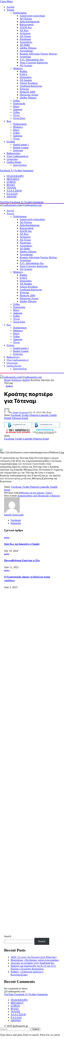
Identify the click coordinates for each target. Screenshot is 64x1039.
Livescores (12, 159)
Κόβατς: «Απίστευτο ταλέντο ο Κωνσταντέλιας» (27, 973)
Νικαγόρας (25, 39)
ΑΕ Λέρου (25, 36)
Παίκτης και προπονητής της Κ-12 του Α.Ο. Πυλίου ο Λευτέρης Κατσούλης (33, 967)
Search (7, 936)
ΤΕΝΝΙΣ (11, 187)
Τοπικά (10, 9)
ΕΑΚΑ (23, 74)
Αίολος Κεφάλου (29, 83)
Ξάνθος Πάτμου (28, 48)
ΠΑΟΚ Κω (26, 27)
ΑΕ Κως (24, 30)
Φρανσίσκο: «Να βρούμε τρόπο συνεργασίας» (35, 960)
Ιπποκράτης (26, 77)
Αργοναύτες (26, 42)
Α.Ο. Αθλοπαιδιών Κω (32, 59)
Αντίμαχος (25, 33)
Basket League (21, 147)
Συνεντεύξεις (20, 165)
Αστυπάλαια (26, 50)
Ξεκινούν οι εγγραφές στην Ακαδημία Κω (32, 963)
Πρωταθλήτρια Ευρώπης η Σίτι (22, 560)
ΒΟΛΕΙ (11, 184)
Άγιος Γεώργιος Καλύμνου (34, 62)
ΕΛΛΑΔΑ (12, 193)
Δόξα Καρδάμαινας (30, 21)
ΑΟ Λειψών (26, 65)
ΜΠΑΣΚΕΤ (13, 179)
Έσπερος (24, 89)
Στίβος (16, 100)
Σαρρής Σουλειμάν (20, 412)
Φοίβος (23, 71)
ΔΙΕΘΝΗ (12, 196)
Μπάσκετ (18, 68)
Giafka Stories (14, 162)
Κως (9, 121)
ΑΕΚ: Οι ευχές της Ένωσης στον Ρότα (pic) (33, 957)
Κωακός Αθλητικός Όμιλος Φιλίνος (38, 53)
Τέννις (16, 115)
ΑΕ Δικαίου (26, 80)
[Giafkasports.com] (21, 205)
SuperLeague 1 (21, 144)
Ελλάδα (11, 141)
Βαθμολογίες (13, 153)
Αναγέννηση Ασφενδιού (32, 15)
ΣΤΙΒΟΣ (11, 182)
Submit (35, 1029)
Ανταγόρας (25, 56)
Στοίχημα (18, 150)
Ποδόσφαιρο (20, 12)
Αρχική (10, 7)
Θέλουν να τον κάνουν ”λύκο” (37, 492)
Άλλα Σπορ (19, 118)
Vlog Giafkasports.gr (17, 156)
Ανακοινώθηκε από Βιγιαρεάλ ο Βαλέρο (38, 495)
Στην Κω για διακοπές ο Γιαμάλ (22, 544)
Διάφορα (17, 109)
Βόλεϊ (16, 106)
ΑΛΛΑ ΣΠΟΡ (14, 190)
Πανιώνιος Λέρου (29, 94)
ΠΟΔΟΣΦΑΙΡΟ (15, 176)
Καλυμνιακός (27, 24)
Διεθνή (9, 386)
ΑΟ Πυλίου (26, 18)
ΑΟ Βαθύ (25, 45)
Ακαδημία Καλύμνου (31, 86)
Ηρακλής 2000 (27, 91)
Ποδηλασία (19, 103)
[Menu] (1, 375)
